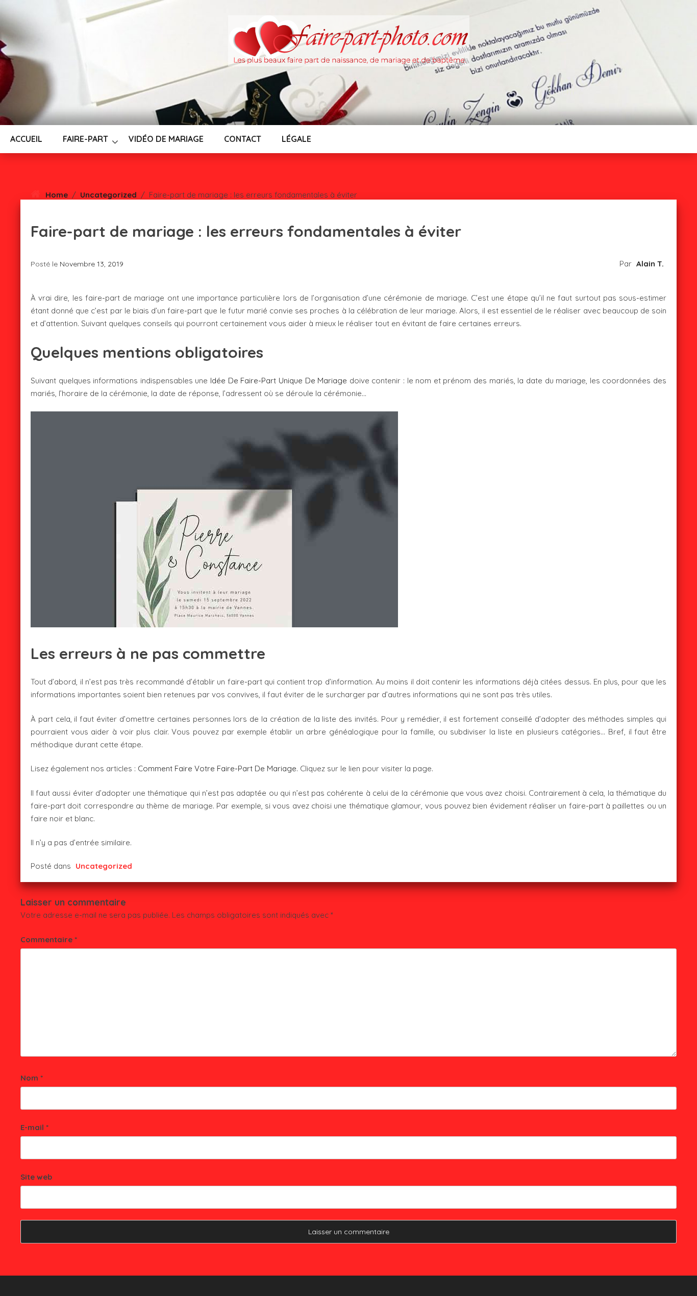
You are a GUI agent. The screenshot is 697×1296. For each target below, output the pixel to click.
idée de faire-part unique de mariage (278, 380)
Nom (31, 1078)
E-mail (34, 1127)
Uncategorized (108, 195)
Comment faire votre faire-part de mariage (217, 768)
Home (56, 195)
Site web (36, 1177)
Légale (296, 139)
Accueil (26, 139)
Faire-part (85, 139)
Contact (242, 139)
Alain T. (650, 263)
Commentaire (48, 939)
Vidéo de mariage (166, 139)
